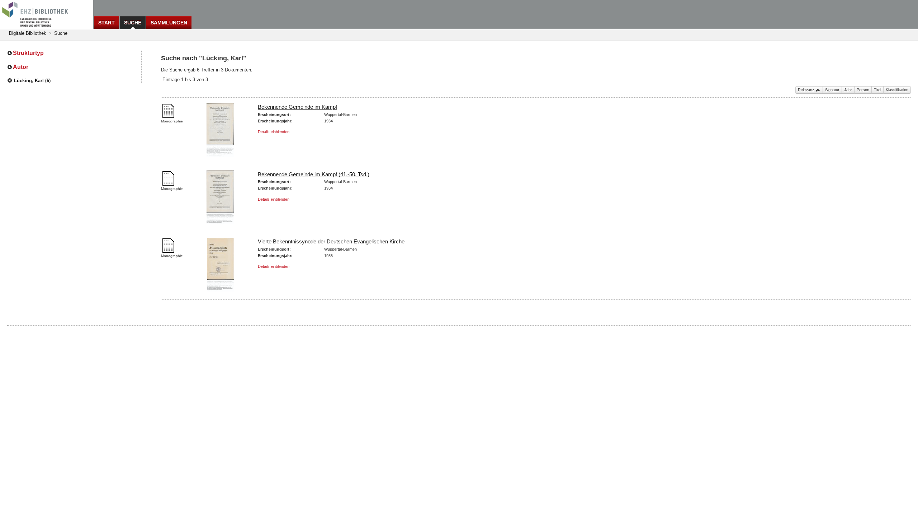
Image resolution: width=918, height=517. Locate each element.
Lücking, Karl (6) (32, 80)
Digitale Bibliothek (27, 33)
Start (106, 22)
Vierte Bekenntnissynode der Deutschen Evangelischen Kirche (331, 241)
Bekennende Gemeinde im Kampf (297, 107)
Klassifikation (897, 90)
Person (863, 90)
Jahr (848, 90)
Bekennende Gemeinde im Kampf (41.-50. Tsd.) (313, 174)
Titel (877, 90)
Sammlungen (169, 22)
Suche (132, 22)
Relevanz (806, 90)
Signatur (832, 90)
